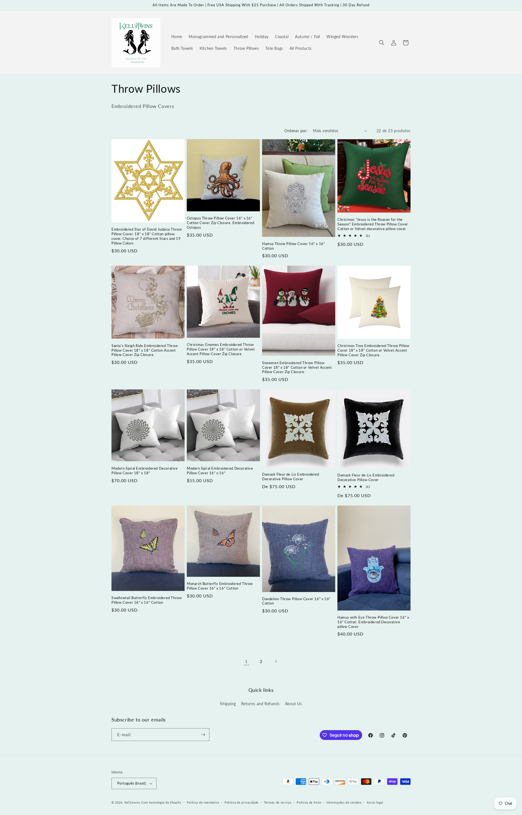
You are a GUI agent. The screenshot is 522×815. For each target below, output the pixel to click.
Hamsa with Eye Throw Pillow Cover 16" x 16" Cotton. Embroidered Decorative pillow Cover (373, 622)
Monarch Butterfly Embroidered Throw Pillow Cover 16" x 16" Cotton (220, 585)
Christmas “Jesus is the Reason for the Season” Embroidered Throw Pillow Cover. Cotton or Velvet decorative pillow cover (373, 224)
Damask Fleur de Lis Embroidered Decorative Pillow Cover (290, 476)
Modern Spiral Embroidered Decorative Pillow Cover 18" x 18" (144, 470)
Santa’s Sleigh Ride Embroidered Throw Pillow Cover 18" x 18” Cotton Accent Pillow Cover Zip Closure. (144, 350)
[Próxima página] (276, 661)
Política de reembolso (203, 802)
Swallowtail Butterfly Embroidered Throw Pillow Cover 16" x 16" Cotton (146, 600)
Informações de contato (344, 802)
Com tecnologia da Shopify (161, 802)
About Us (293, 703)
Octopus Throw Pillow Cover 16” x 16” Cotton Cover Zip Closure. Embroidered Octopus (220, 223)
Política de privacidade (242, 802)
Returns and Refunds (260, 703)
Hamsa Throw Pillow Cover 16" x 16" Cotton (293, 245)
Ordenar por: (295, 130)
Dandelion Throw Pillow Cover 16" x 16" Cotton (296, 601)
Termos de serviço (277, 802)
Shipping (228, 703)
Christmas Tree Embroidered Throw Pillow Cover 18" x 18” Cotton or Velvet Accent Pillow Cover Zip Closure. (373, 350)
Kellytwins (133, 802)
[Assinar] (203, 734)
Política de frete (309, 802)
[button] (382, 43)
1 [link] (246, 661)
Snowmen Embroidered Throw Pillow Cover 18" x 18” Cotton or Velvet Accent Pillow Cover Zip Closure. (297, 367)
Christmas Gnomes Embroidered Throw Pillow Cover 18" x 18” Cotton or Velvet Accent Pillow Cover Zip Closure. (221, 349)
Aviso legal (375, 802)
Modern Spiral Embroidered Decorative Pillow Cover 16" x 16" (220, 470)
